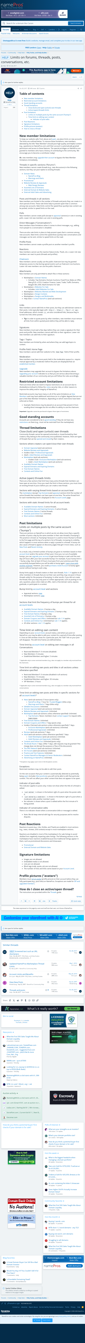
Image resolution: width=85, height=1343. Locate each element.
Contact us (15, 1307)
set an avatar (36, 879)
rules (48, 387)
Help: (44, 47)
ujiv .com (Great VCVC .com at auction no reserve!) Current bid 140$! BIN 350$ (23, 1103)
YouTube (18, 1022)
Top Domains (43, 493)
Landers (52, 29)
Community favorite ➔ (54, 1201)
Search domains (76, 23)
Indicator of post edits (41, 119)
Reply (80, 897)
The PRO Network (30, 748)
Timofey (16, 1063)
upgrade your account (40, 556)
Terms (67, 1307)
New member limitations (33, 98)
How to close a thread (32, 128)
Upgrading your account (28, 374)
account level (24, 554)
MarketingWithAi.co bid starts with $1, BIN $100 (23, 1098)
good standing (50, 420)
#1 (81, 88)
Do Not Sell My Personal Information (51, 1307)
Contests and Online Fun (33, 471)
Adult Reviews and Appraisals (41, 455)
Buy (34, 29)
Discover (15, 29)
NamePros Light (14, 1303)
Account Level (68, 868)
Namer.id (17, 1086)
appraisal (57, 216)
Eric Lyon (74, 965)
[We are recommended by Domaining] (5, 1312)
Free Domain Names (32, 469)
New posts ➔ (8, 1032)
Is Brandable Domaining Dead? (18, 1279)
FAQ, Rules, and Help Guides (30, 956)
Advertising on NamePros (33, 758)
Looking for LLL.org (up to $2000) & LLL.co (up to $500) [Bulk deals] (23, 1068)
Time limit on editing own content (41, 117)
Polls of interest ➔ (52, 1125)
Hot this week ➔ (52, 1153)
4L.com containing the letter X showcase (64, 1183)
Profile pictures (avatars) (33, 126)
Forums (6, 29)
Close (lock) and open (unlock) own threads (44, 108)
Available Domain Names (33, 464)
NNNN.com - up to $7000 (16, 1060)
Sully (58, 1210)
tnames (16, 1041)
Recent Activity (36, 547)
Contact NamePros (40, 298)
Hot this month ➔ (52, 1217)
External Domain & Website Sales (36, 190)
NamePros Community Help (28, 968)
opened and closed (44, 439)
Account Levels (60, 497)
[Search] (81, 30)
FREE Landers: (31, 47)
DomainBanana (21, 1282)
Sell (42, 29)
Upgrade (23, 368)
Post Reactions (29, 122)
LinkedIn (26, 1020)
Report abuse (33, 1307)
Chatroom (24, 259)
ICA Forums (28, 751)
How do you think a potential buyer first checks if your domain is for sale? (20, 1126)
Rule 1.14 (67, 572)
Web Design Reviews (36, 185)
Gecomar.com (12, 1117)
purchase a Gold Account (58, 565)
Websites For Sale (41, 287)
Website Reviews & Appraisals (35, 183)
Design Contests (41, 294)
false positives (41, 776)
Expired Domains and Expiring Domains (39, 466)
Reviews (27, 732)
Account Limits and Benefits (21, 974)
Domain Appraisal (31, 448)
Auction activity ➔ (10, 1093)
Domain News (29, 173)
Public (49, 47)
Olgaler (14, 1057)
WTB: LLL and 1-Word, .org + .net (19, 1084)
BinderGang (13, 984)
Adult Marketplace (41, 462)
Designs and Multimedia (44, 296)
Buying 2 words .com (57, 1221)
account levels (26, 605)
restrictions (23, 422)
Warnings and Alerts (36, 178)
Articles (25, 1022)
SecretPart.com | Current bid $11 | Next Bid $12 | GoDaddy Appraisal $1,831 (23, 1112)
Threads (53, 892)
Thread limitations (31, 105)
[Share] (78, 88)
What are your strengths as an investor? (64, 1129)
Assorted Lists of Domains (34, 187)
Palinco (15, 1080)
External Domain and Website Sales (37, 847)
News (26, 29)
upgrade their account (46, 157)
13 (25, 901)
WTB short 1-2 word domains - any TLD (64, 1227)
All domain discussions (29, 33)
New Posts (23, 547)
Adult (26, 734)
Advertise (24, 1307)
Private (57, 47)
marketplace (27, 493)
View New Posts (16, 982)
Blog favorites (9, 1258)
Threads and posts (17, 990)
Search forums (43, 33)
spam (54, 139)
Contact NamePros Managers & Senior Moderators (43, 755)
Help (4, 66)
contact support (63, 716)
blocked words (13, 958)
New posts (16, 33)
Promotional (28, 180)
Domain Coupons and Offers (35, 618)
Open (39, 47)
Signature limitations (32, 124)
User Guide (25, 992)
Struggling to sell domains (58, 1240)
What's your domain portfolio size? (62, 1135)
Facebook (17, 1020)
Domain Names (41, 278)
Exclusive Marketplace (48, 459)
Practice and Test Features (34, 753)
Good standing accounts (33, 103)
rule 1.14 (61, 618)
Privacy (73, 1307)
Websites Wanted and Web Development (50, 291)
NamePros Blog (34, 176)
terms (69, 1316)
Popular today (6, 33)
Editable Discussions (31, 706)
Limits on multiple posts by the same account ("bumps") (49, 115)
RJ (10, 968)
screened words (24, 958)
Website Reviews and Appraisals (36, 450)
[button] (20, 30)
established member (27, 364)
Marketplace (28, 457)
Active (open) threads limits (38, 110)
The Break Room (30, 744)
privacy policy (62, 1316)
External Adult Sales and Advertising (37, 192)
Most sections (29, 516)
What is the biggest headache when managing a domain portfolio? (62, 1158)
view (42, 596)
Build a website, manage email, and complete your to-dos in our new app (42, 40)
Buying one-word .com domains (61, 1234)
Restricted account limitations (35, 101)
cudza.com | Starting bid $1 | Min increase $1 (23, 1107)
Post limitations (30, 112)
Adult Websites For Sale (44, 289)
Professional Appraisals (44, 452)
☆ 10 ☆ (9, 104)
